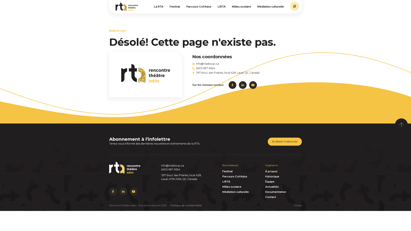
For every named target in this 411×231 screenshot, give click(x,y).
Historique (272, 176)
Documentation (275, 191)
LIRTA (226, 181)
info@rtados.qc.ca (172, 165)
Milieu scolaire (231, 186)
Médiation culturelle (235, 191)
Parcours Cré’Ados (234, 176)
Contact (270, 197)
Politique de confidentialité (186, 205)
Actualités (272, 186)
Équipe (269, 181)
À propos (271, 171)
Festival (227, 171)
